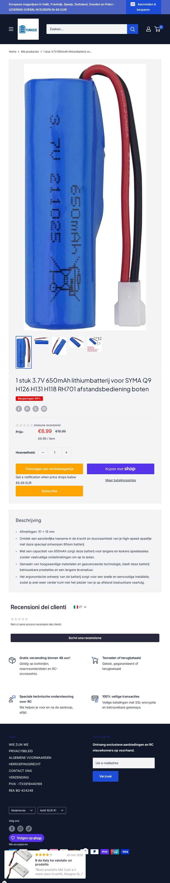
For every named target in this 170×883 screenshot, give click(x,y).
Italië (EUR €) (48, 810)
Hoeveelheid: (25, 452)
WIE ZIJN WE (18, 744)
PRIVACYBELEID (21, 751)
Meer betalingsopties (120, 480)
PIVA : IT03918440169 (25, 784)
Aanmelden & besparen (146, 6)
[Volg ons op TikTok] (29, 829)
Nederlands (18, 810)
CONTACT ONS (20, 771)
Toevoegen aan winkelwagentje (49, 469)
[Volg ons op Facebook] (12, 829)
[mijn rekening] (148, 29)
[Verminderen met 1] (43, 452)
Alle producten (30, 51)
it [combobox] (80, 607)
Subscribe (49, 491)
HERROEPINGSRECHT (25, 764)
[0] (157, 29)
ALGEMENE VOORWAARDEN (30, 757)
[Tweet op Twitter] (36, 409)
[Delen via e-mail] (44, 409)
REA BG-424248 (21, 790)
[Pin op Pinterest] (27, 409)
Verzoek (105, 776)
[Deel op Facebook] (19, 409)
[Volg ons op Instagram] (20, 829)
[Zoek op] (132, 29)
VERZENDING (19, 777)
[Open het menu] (11, 29)
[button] (38, 426)
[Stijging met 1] (66, 452)
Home (12, 51)
